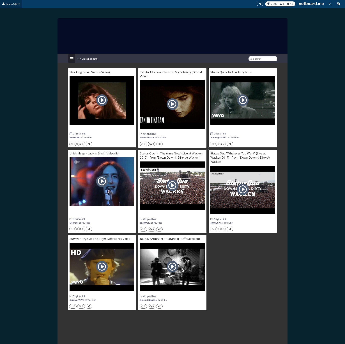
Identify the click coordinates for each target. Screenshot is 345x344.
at (81, 137)
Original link (79, 133)
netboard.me (311, 3)
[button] (338, 4)
